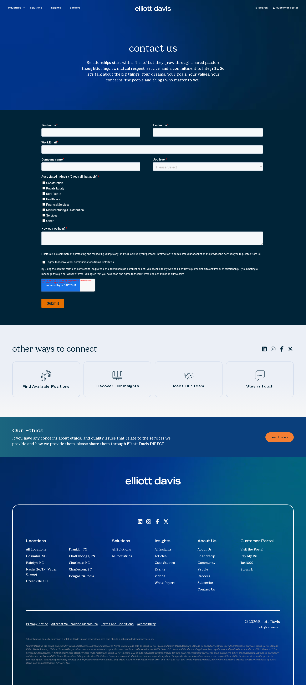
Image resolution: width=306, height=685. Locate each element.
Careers (204, 576)
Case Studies (165, 563)
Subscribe (205, 583)
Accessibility (146, 624)
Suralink (246, 569)
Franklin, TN (78, 549)
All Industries (122, 556)
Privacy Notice (37, 624)
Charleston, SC (80, 569)
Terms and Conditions (117, 624)
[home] (153, 8)
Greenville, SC (37, 581)
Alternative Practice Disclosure (74, 624)
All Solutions (121, 549)
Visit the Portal (251, 549)
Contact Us (206, 589)
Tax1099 (246, 563)
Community (206, 563)
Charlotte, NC (79, 563)
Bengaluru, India (81, 576)
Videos (160, 576)
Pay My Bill (248, 556)
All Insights (163, 549)
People (203, 569)
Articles (161, 556)
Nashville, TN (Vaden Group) (41, 571)
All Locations (36, 549)
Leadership (206, 556)
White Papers (165, 583)
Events (160, 569)
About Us (204, 549)
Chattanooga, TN (82, 556)
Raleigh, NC (35, 563)
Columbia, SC (36, 556)
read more (280, 437)
